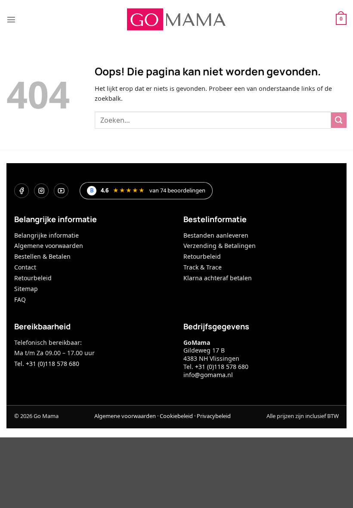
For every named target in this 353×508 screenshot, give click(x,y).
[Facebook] (21, 190)
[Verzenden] (339, 120)
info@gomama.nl (208, 375)
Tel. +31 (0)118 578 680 (46, 363)
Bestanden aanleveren (215, 235)
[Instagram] (41, 190)
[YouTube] (61, 190)
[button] (11, 19)
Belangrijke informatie (46, 235)
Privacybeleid (214, 416)
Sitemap (26, 289)
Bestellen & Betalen (42, 256)
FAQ (20, 299)
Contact (25, 267)
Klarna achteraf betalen (217, 278)
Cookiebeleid (176, 416)
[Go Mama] (176, 19)
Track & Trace (202, 267)
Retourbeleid (33, 278)
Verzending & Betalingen (219, 246)
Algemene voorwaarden (48, 246)
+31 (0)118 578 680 (221, 366)
